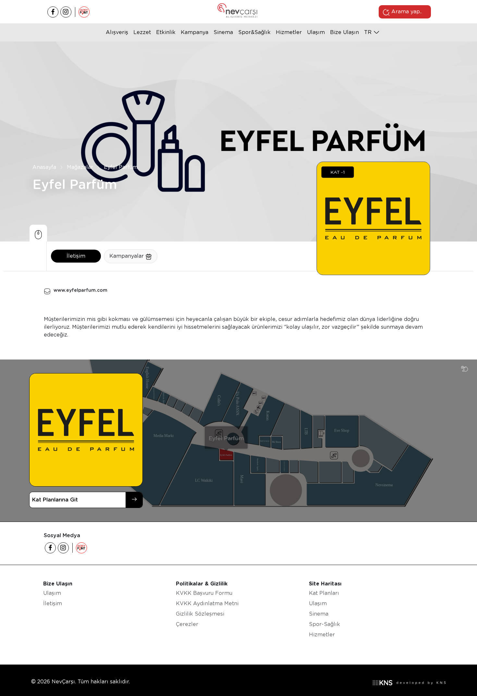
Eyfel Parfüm (121, 167)
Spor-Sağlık (324, 624)
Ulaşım (316, 32)
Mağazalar (80, 167)
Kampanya (194, 32)
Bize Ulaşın (344, 32)
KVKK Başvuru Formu (204, 593)
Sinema (223, 32)
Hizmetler (289, 32)
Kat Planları (324, 593)
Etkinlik (166, 32)
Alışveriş (117, 32)
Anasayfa (44, 167)
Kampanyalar (127, 256)
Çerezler (187, 624)
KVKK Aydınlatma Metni (207, 603)
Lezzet (142, 32)
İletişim (76, 256)
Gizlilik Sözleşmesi (200, 614)
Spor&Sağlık (254, 32)
